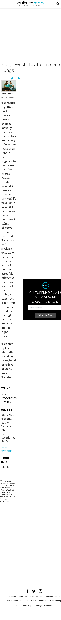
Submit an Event (36, 597)
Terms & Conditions (39, 600)
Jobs (26, 600)
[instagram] (40, 591)
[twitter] (34, 591)
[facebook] (27, 591)
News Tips (23, 597)
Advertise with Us (14, 600)
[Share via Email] (19, 78)
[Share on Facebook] (4, 78)
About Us (12, 597)
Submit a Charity (53, 597)
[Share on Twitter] (12, 78)
